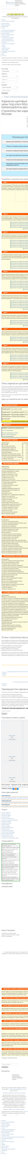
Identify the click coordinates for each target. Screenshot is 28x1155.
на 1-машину (15, 682)
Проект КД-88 (12, 756)
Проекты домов (5, 1123)
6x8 (13, 671)
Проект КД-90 (12, 735)
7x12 (26, 786)
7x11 (24, 786)
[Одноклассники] (15, 789)
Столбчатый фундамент (8, 436)
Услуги (3, 1128)
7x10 (25, 671)
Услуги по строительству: (7, 818)
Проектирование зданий (7, 833)
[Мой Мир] (18, 789)
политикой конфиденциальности (18, 1089)
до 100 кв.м (18, 797)
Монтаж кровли (5, 829)
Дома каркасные (6, 795)
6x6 (10, 671)
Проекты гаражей (5, 1125)
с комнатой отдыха (13, 806)
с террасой (20, 806)
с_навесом (24, 802)
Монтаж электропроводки (8, 832)
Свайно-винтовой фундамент (9, 434)
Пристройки (4, 1147)
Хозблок (3, 1140)
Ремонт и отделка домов (7, 1134)
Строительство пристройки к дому (10, 838)
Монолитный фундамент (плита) (10, 433)
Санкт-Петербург (16, 1109)
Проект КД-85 (12, 777)
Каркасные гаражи (6, 815)
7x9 (22, 786)
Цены (2, 1152)
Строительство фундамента (8, 1129)
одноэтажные (5, 797)
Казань (23, 1109)
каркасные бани (5, 824)
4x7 (20, 802)
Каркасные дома (5, 814)
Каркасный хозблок (6, 823)
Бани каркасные (6, 804)
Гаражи (3, 1144)
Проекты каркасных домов (4, 674)
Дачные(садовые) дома (7, 1138)
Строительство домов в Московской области (12, 1137)
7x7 (21, 671)
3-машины (15, 802)
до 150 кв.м (23, 797)
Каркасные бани (5, 817)
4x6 (19, 802)
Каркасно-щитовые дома (7, 1141)
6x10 (17, 671)
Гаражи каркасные (6, 800)
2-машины (21, 682)
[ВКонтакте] (13, 789)
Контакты (3, 1153)
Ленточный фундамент (7, 430)
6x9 (15, 671)
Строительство (5, 1135)
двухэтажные (12, 797)
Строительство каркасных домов (9, 820)
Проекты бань (4, 1126)
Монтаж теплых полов (7, 835)
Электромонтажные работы (8, 1149)
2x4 (26, 806)
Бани (2, 1143)
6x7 (12, 671)
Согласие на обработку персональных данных (13, 1093)
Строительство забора (7, 830)
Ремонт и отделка (5, 826)
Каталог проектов (6, 812)
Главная (3, 1120)
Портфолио (4, 1150)
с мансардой (5, 806)
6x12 (19, 671)
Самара (10, 1109)
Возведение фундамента (7, 827)
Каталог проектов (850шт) (8, 1122)
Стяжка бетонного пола (7, 836)
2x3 (24, 806)
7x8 (23, 671)
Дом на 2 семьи (5, 1146)
